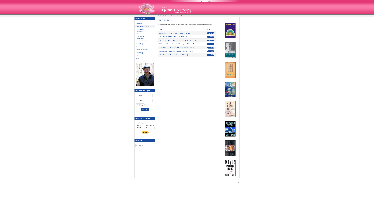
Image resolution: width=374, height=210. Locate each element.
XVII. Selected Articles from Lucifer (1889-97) (173, 37)
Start (159, 16)
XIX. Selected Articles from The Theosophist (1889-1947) (176, 44)
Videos (138, 58)
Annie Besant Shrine (142, 26)
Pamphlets (140, 36)
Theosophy (139, 53)
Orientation (140, 29)
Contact (209, 1)
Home (203, 1)
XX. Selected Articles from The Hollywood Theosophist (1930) (178, 47)
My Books (139, 23)
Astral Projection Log (142, 44)
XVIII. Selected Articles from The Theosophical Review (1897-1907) (180, 40)
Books (139, 34)
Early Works (140, 31)
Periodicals (140, 38)
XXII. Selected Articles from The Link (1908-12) (173, 55)
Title (160, 29)
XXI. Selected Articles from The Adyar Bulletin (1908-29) (176, 51)
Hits (208, 29)
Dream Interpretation (142, 50)
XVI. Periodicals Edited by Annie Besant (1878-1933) (175, 33)
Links (137, 55)
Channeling (139, 47)
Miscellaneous (141, 41)
